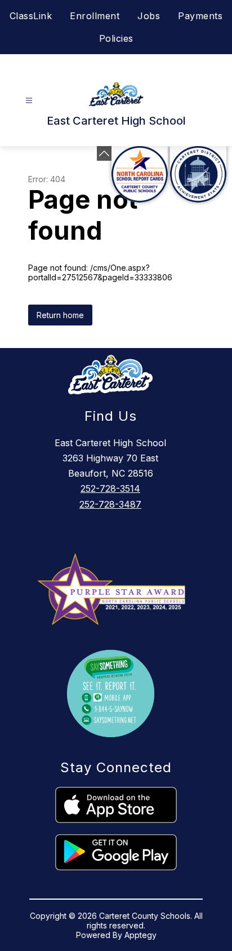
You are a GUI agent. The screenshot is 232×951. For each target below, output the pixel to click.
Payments (200, 15)
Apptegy (140, 935)
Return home (60, 315)
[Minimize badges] (104, 153)
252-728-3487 (110, 504)
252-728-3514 (110, 488)
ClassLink (31, 15)
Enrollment (94, 15)
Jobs (148, 15)
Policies (116, 38)
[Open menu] (29, 100)
